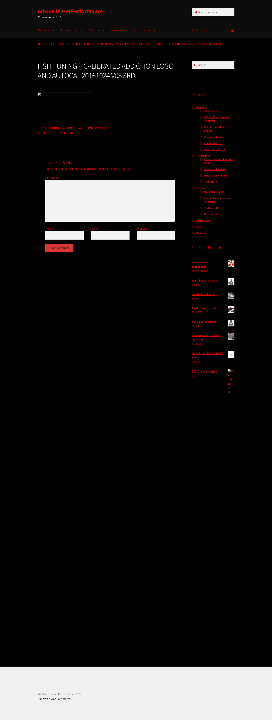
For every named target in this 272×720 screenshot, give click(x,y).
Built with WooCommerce (54, 699)
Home (45, 44)
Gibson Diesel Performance (70, 11)
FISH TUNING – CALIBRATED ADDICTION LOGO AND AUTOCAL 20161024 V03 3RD (93, 44)
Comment (52, 177)
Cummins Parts (213, 143)
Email (95, 228)
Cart (135, 30)
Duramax (94, 30)
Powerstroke (69, 30)
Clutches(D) (211, 208)
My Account (118, 30)
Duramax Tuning (214, 191)
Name (50, 228)
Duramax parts (213, 214)
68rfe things (211, 111)
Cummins (44, 30)
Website (142, 228)
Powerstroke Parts (214, 169)
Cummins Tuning (214, 137)
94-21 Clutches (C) (214, 149)
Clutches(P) (211, 181)
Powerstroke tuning (215, 175)
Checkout (150, 30)
